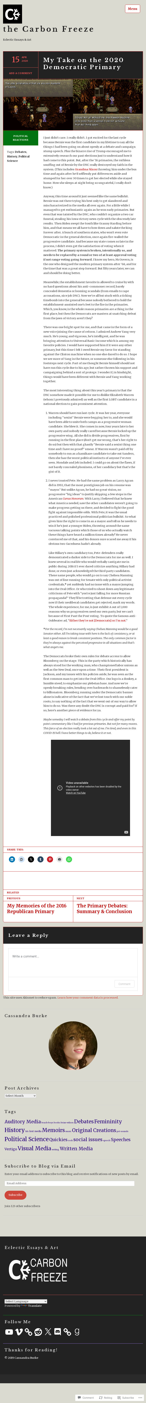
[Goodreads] (77, 1332)
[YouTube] (9, 1332)
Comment (124, 983)
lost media (35, 1131)
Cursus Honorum (73, 498)
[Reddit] (38, 1332)
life (27, 1131)
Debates (20, 152)
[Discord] (57, 1332)
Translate (35, 1305)
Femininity (108, 1121)
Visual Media (34, 1148)
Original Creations (94, 1130)
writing (55, 1149)
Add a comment (20, 73)
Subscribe (15, 1195)
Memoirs (53, 1130)
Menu (132, 9)
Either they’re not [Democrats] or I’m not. (97, 620)
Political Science (27, 1139)
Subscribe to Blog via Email (40, 1166)
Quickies (58, 1139)
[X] (47, 1332)
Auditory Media (23, 1122)
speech (106, 1140)
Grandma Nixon (86, 169)
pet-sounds (122, 1131)
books (57, 1122)
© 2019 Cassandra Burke (21, 1358)
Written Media (76, 1149)
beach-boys (47, 1122)
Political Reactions (21, 138)
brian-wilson (67, 1122)
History (12, 156)
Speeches (121, 1139)
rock (70, 1140)
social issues (87, 1139)
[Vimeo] (18, 1332)
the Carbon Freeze (48, 29)
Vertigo (11, 1149)
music (68, 1131)
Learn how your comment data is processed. (87, 997)
